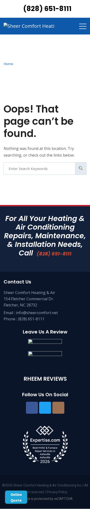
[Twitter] (45, 408)
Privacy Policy (56, 492)
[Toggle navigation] (82, 26)
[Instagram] (58, 408)
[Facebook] (32, 408)
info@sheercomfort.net (37, 312)
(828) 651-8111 (54, 253)
